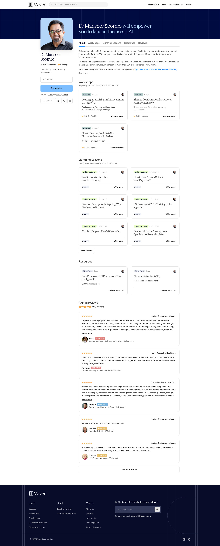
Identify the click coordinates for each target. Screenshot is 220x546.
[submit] (157, 509)
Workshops (94, 43)
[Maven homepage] (37, 4)
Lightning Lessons (112, 43)
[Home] (37, 493)
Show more (83, 73)
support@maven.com (141, 516)
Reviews (142, 43)
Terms (50, 95)
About (82, 43)
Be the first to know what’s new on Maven (136, 502)
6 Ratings (64, 65)
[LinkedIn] (184, 539)
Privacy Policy (62, 95)
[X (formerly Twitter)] (188, 539)
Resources (129, 43)
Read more (87, 333)
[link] (47, 100)
